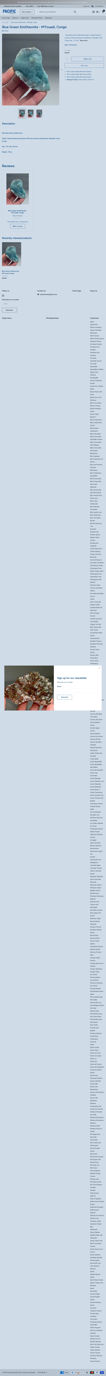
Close (99, 668)
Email (59, 686)
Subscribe (64, 697)
